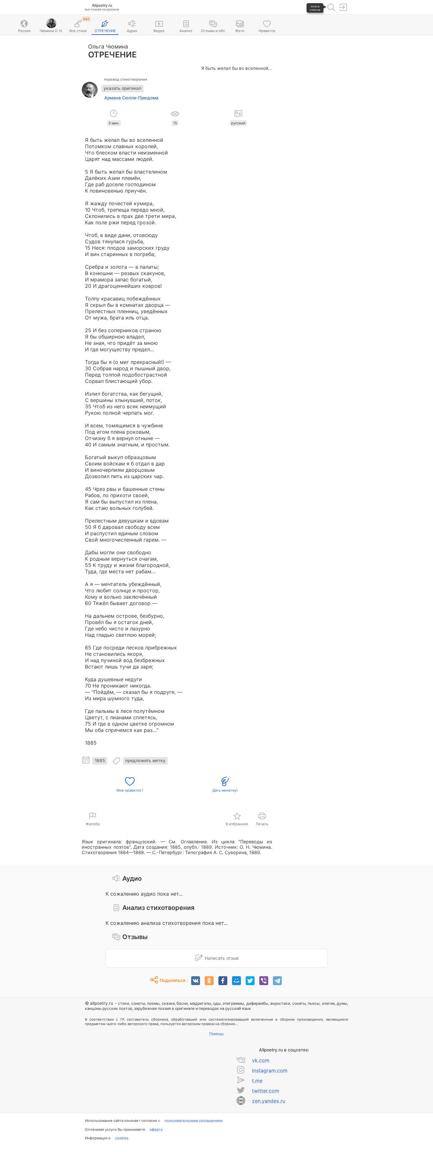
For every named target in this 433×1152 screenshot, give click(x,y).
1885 (100, 760)
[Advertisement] (313, 133)
